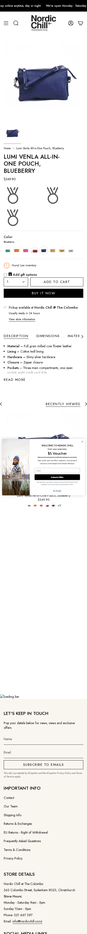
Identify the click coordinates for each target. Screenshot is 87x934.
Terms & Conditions (17, 849)
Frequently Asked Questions (22, 841)
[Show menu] (6, 23)
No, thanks (57, 490)
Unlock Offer (57, 477)
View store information (22, 319)
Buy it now (43, 293)
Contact (9, 797)
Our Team (11, 806)
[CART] (80, 23)
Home (7, 148)
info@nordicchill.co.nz (27, 921)
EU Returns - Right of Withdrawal (26, 832)
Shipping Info (12, 815)
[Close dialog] (82, 441)
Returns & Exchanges (18, 823)
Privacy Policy (64, 773)
